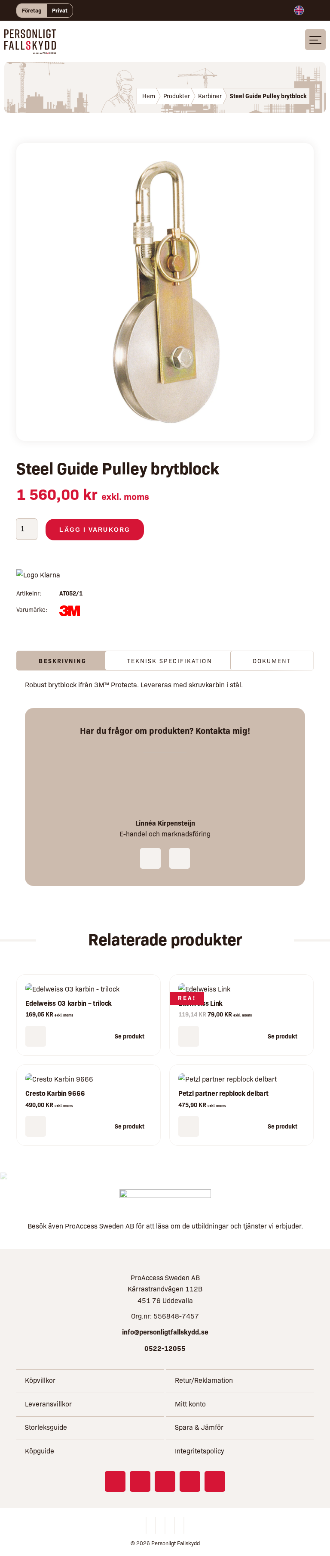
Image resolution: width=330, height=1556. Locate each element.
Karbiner (210, 96)
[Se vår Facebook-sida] (115, 1481)
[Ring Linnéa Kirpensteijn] (150, 858)
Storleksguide (46, 1426)
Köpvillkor (40, 1379)
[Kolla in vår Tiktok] (215, 1481)
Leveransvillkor (48, 1403)
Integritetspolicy (199, 1450)
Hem (148, 96)
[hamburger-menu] (315, 40)
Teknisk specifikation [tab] (169, 660)
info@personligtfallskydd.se (165, 1331)
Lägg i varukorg (94, 529)
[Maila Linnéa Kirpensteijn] (179, 858)
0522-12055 (165, 1348)
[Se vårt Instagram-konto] (140, 1481)
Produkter (176, 96)
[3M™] (69, 612)
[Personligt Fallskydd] (30, 48)
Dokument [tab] (272, 660)
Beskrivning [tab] (62, 660)
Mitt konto (190, 1403)
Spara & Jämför (199, 1426)
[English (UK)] (299, 10)
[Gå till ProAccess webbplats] (165, 1199)
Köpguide (39, 1450)
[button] (35, 1036)
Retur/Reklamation (204, 1379)
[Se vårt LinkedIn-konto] (165, 1481)
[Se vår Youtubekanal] (190, 1481)
